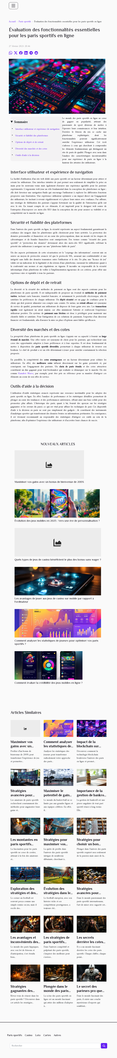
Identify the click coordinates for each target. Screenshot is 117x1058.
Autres (57, 1035)
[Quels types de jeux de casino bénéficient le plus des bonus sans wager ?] (58, 542)
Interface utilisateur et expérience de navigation (37, 129)
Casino (28, 1035)
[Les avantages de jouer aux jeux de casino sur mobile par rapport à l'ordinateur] (58, 581)
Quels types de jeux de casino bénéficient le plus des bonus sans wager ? (58, 559)
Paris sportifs (25, 22)
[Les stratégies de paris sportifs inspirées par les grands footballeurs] (58, 924)
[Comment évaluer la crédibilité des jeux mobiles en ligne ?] (48, 665)
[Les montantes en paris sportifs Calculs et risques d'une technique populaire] (25, 826)
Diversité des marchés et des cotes (31, 149)
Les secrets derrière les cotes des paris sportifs (90, 942)
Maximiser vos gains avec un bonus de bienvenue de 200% (49, 481)
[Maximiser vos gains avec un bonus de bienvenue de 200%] (49, 464)
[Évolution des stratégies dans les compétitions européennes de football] (58, 875)
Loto (38, 1035)
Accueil (12, 22)
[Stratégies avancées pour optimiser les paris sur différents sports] (25, 777)
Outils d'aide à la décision (27, 155)
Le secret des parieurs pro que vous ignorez (89, 991)
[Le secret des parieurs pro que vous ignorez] (91, 973)
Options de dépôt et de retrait (29, 142)
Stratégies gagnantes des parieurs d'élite (22, 991)
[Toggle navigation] (13, 5)
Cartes (47, 1035)
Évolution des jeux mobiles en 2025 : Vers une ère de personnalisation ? (57, 520)
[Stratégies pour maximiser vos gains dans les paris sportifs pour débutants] (58, 826)
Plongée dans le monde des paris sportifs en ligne (56, 991)
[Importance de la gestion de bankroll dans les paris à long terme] (91, 777)
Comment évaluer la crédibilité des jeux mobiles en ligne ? (48, 682)
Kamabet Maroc (25, 373)
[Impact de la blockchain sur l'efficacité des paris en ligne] (91, 728)
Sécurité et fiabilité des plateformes (31, 136)
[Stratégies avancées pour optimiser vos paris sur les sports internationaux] (91, 875)
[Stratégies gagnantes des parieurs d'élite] (25, 973)
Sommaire (21, 122)
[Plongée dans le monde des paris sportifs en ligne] (58, 973)
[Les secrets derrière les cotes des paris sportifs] (91, 924)
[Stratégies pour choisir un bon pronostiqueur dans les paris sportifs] (91, 826)
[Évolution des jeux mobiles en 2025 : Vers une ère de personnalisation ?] (57, 503)
